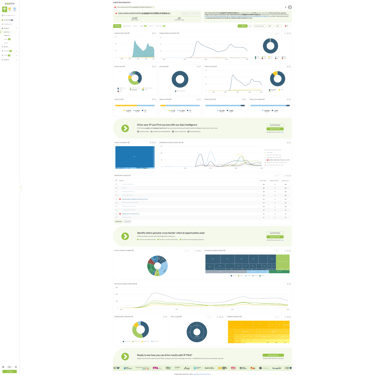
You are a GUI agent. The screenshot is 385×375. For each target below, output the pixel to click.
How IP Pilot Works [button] (275, 125)
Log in (282, 132)
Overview (117, 26)
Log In (10, 371)
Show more (119, 221)
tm (10, 10)
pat (15, 10)
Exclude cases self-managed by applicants (193, 239)
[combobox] (200, 7)
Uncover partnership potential (147, 239)
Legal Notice (196, 374)
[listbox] (9, 367)
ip (4, 10)
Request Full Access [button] (275, 129)
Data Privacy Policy (206, 374)
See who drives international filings (169, 239)
